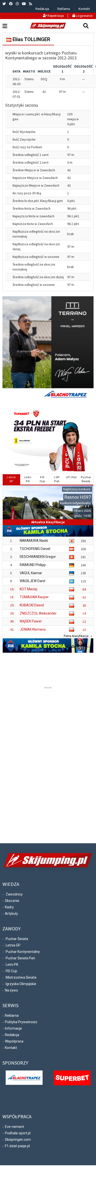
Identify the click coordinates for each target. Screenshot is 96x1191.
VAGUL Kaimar (31, 573)
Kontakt (84, 9)
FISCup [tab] (42, 479)
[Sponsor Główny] (24, 1077)
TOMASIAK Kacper (34, 597)
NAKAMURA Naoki (34, 541)
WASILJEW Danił (32, 581)
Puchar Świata (17, 939)
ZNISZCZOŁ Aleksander (38, 613)
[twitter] (4, 4)
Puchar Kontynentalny (23, 952)
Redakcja (42, 9)
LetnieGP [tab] (11, 479)
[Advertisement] (48, 764)
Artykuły (11, 914)
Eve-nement (14, 1127)
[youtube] (24, 4)
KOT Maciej (28, 589)
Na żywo (11, 990)
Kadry (9, 907)
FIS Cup (11, 971)
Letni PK (12, 965)
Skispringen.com (18, 1139)
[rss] (30, 4)
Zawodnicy (14, 894)
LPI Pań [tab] (71, 477)
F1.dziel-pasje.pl (17, 1146)
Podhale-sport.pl (18, 1133)
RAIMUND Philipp (33, 565)
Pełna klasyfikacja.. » (78, 636)
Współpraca (14, 1041)
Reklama (63, 9)
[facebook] (11, 4)
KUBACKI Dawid (32, 605)
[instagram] (17, 4)
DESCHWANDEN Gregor (38, 557)
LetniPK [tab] (28, 479)
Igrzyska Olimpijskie (21, 984)
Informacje (13, 1028)
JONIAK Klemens (33, 629)
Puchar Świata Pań (20, 958)
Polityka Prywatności (21, 1022)
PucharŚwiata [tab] (86, 479)
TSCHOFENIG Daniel (35, 549)
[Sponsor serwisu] (72, 1078)
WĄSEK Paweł (31, 621)
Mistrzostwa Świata (21, 977)
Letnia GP (13, 945)
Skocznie (12, 901)
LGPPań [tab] (57, 479)
